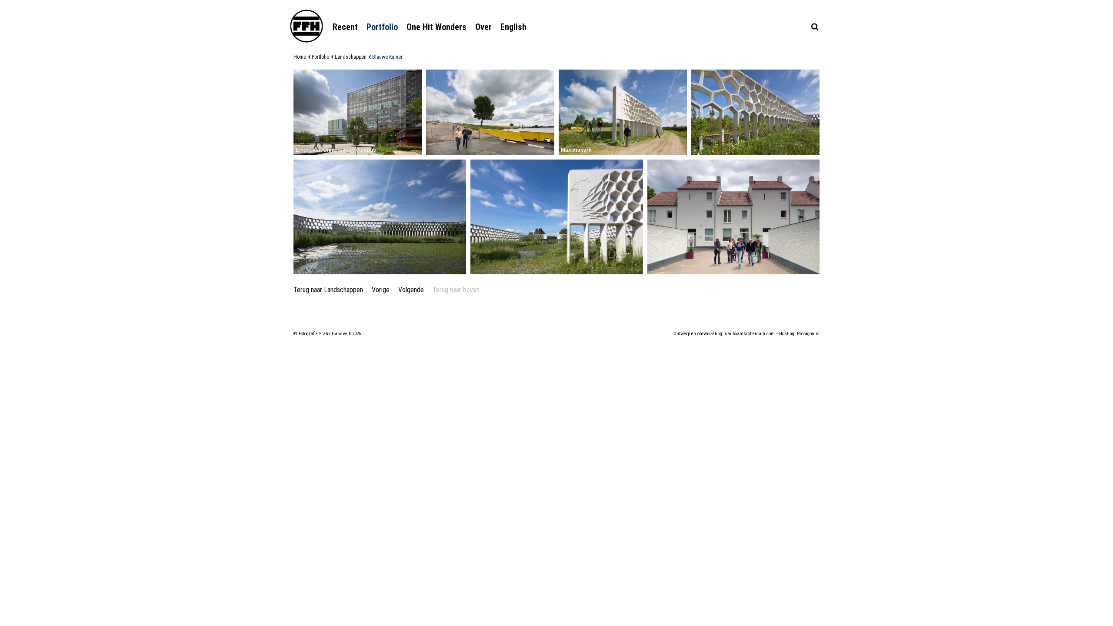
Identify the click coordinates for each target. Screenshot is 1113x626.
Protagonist (808, 333)
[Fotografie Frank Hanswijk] (306, 26)
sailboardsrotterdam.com (750, 333)
